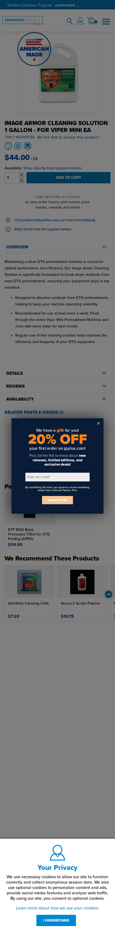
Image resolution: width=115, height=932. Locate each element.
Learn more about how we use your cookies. (57, 908)
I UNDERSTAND (56, 920)
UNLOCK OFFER (57, 500)
